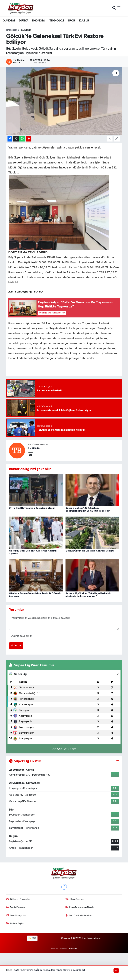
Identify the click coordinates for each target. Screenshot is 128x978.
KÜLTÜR (84, 20)
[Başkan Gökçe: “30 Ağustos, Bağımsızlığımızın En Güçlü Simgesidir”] (92, 490)
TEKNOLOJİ (56, 20)
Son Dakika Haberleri (80, 915)
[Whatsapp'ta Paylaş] (22, 138)
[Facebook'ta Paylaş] (10, 138)
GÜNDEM (8, 20)
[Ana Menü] (118, 8)
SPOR (71, 20)
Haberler (11, 30)
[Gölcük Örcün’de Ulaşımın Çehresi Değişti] (92, 532)
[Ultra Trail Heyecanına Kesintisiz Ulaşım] (36, 490)
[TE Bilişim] (17, 450)
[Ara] (114, 8)
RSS (34, 938)
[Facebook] (64, 887)
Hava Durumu (77, 899)
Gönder (16, 645)
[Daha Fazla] (28, 138)
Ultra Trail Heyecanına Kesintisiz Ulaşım (32, 508)
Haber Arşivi (17, 923)
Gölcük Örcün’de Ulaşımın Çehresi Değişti (90, 551)
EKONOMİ (38, 20)
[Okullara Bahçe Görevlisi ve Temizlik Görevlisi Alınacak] (36, 575)
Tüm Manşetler (18, 915)
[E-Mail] (30, 455)
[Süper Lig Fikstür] (117, 761)
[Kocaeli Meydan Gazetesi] (21, 8)
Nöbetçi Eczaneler (20, 899)
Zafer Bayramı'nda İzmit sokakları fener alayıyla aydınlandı (50, 970)
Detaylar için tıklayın (64, 748)
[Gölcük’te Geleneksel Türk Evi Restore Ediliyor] (64, 101)
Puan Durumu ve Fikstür (81, 907)
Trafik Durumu (17, 907)
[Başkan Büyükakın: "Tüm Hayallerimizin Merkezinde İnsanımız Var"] (92, 575)
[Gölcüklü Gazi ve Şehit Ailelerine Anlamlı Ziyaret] (36, 532)
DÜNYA (23, 20)
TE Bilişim (34, 448)
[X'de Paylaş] (16, 138)
